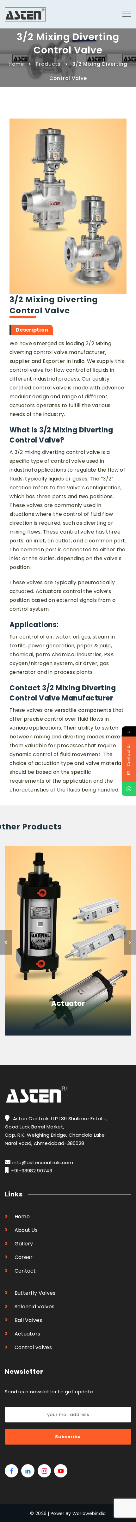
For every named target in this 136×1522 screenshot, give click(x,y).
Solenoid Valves (29, 1305)
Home (16, 64)
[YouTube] (60, 1470)
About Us (21, 1229)
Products (48, 64)
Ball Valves (23, 1319)
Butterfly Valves (30, 1292)
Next (130, 942)
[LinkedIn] (27, 1470)
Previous (6, 942)
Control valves (28, 1346)
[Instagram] (44, 1470)
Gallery (19, 1243)
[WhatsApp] (129, 789)
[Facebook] (11, 1470)
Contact (20, 1270)
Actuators (22, 1333)
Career (19, 1256)
